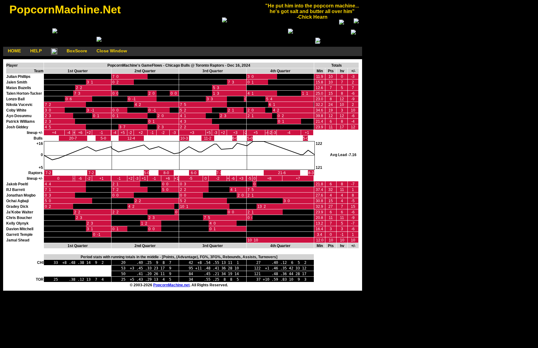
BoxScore (77, 50)
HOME (14, 50)
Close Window (112, 50)
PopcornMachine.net (171, 285)
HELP (36, 50)
